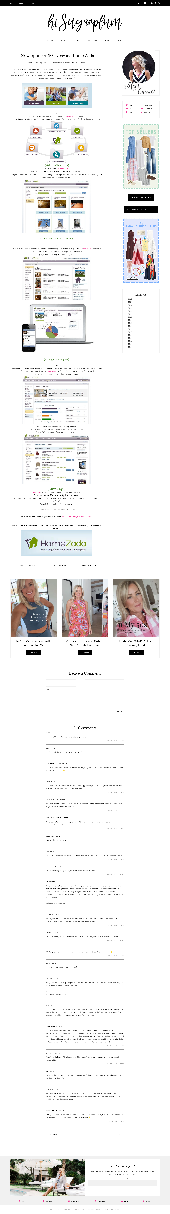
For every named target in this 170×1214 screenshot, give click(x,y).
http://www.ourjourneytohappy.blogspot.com (67, 788)
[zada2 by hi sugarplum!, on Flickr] (56, 556)
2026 (130, 299)
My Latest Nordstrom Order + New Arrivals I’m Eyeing (85, 643)
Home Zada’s (63, 169)
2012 (130, 341)
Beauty (64, 40)
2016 (129, 329)
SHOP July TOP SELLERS (141, 197)
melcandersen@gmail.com (56, 903)
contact (132, 105)
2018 (130, 323)
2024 (130, 305)
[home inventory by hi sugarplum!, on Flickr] (56, 300)
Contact (33, 3)
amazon (146, 112)
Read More (33, 652)
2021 (130, 314)
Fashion (50, 40)
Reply (122, 740)
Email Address (122, 1178)
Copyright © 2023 (94, 1209)
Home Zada (68, 116)
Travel (78, 40)
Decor (108, 40)
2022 (130, 311)
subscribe (132, 108)
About (21, 3)
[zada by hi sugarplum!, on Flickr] (56, 354)
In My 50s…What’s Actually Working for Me (33, 643)
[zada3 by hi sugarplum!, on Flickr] (57, 108)
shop (130, 112)
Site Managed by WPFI (112, 1209)
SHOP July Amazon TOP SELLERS (141, 209)
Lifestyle (92, 40)
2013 (130, 338)
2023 (130, 308)
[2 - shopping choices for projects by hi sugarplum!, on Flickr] (56, 483)
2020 (130, 317)
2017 (129, 326)
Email (49, 689)
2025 (130, 302)
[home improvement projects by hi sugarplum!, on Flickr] (56, 424)
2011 (129, 344)
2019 (129, 320)
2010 (130, 347)
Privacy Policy (79, 1209)
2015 (130, 332)
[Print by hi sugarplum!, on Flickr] (56, 162)
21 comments (60, 565)
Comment (89, 678)
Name (48, 678)
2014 (130, 335)
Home (12, 3)
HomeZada (36, 492)
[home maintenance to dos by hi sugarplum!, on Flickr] (56, 233)
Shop (120, 40)
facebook (147, 105)
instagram (148, 108)
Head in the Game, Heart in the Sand (77, 517)
